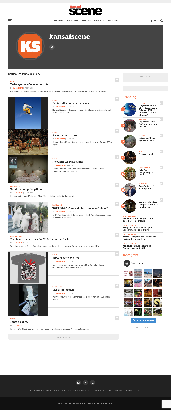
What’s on (99, 21)
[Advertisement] (143, 346)
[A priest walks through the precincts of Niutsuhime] (128, 302)
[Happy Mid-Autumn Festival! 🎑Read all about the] (157, 302)
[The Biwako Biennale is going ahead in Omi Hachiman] (138, 312)
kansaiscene (18, 88)
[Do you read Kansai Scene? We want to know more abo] (128, 273)
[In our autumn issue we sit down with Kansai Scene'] (148, 302)
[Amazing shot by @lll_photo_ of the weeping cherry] (138, 273)
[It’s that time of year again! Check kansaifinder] (148, 293)
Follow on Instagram (145, 320)
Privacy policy (133, 390)
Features (58, 21)
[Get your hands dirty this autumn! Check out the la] (148, 312)
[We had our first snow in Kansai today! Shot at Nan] (128, 293)
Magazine (113, 21)
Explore (86, 21)
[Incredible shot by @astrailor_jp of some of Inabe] (138, 283)
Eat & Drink (73, 21)
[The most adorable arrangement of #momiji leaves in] (138, 293)
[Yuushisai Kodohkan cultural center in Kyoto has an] (128, 283)
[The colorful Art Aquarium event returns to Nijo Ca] (138, 302)
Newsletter (59, 390)
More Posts (63, 337)
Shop (48, 390)
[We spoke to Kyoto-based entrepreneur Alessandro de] (148, 283)
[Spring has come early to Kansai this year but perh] (148, 273)
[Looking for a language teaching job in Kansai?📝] (128, 312)
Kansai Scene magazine (79, 390)
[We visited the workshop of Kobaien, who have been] (157, 283)
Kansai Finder (37, 390)
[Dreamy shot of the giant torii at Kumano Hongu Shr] (157, 273)
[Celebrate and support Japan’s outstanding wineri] (157, 293)
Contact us (98, 390)
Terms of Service (115, 390)
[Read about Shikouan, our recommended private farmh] (157, 312)
